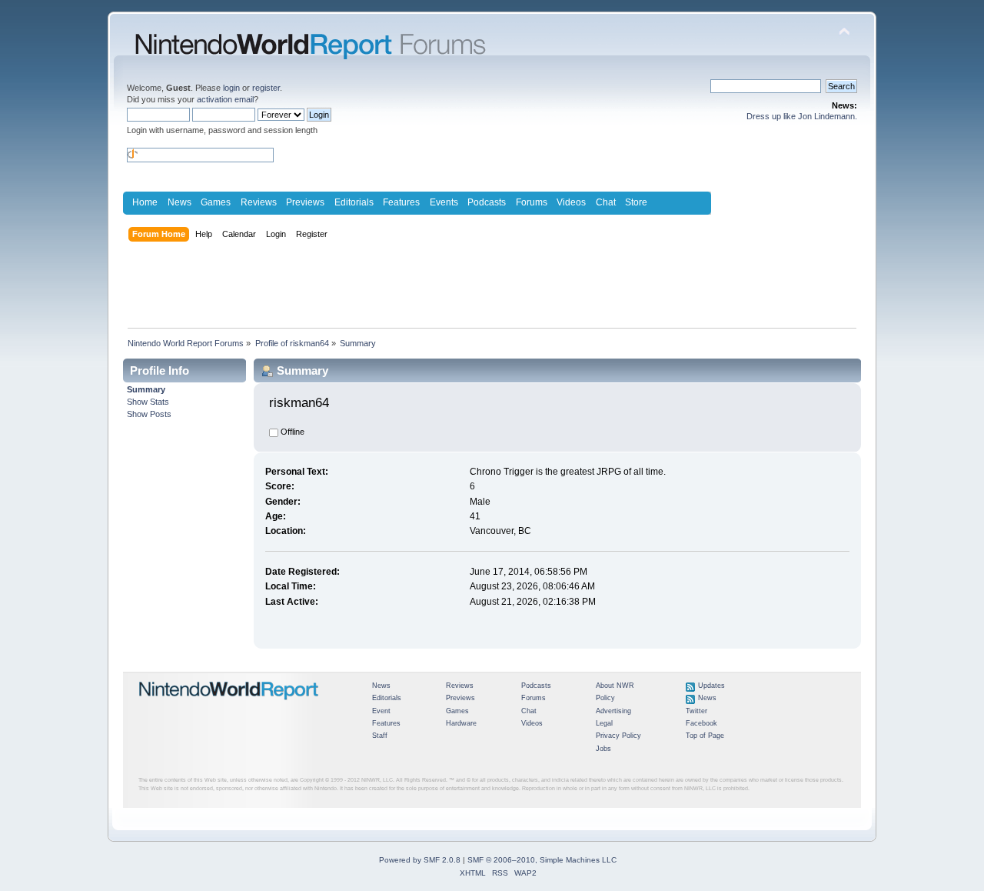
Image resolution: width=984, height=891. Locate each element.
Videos (571, 202)
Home (145, 202)
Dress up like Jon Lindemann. (801, 116)
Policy (605, 698)
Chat (606, 202)
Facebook (701, 723)
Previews (305, 202)
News (179, 202)
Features (401, 202)
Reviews (259, 202)
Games (216, 202)
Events (444, 202)
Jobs (603, 749)
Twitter (696, 711)
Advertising (613, 711)
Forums (531, 202)
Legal (604, 723)
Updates (711, 685)
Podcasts (486, 202)
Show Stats (148, 401)
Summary (146, 389)
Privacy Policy (618, 735)
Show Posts (149, 414)
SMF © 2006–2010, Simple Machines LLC (542, 860)
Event (381, 711)
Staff (379, 735)
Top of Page (705, 735)
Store (636, 202)
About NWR (615, 685)
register (266, 87)
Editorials (354, 202)
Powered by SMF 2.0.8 (419, 860)
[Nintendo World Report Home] (229, 706)
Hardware (461, 723)
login (231, 87)
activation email (225, 99)
